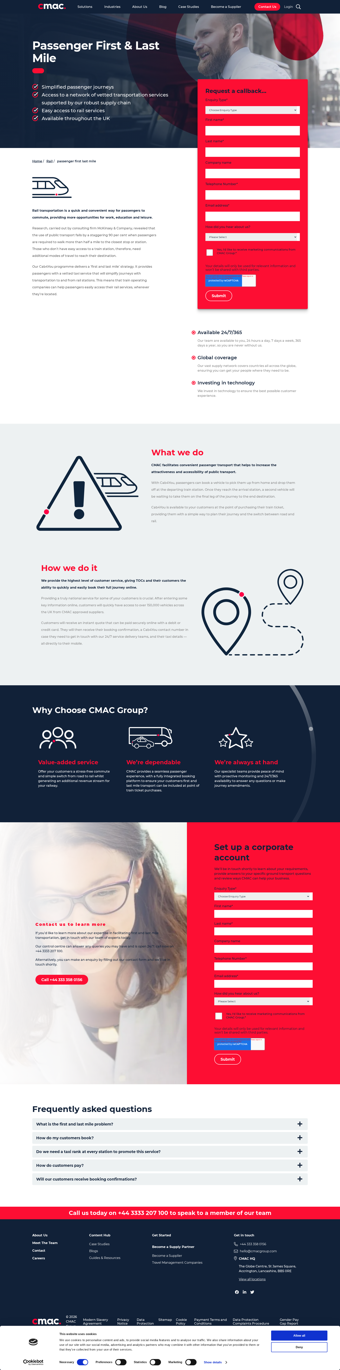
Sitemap (165, 1320)
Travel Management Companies (177, 1262)
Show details (213, 1362)
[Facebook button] (238, 1292)
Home (37, 161)
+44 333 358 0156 (253, 1244)
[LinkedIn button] (245, 1292)
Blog (162, 7)
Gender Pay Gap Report (289, 1321)
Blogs (93, 1251)
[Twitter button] (253, 1292)
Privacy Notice (123, 1321)
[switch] (121, 1362)
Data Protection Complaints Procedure (251, 1321)
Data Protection (145, 1321)
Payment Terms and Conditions (210, 1321)
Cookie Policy (181, 1321)
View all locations (252, 1279)
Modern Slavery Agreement (95, 1321)
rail (49, 161)
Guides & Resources (104, 1258)
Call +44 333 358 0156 (61, 979)
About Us (139, 7)
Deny (299, 1347)
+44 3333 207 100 (142, 1212)
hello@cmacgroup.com (258, 1251)
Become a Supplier (226, 7)
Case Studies (188, 7)
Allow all (299, 1335)
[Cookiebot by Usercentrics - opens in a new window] (33, 1362)
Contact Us (267, 7)
